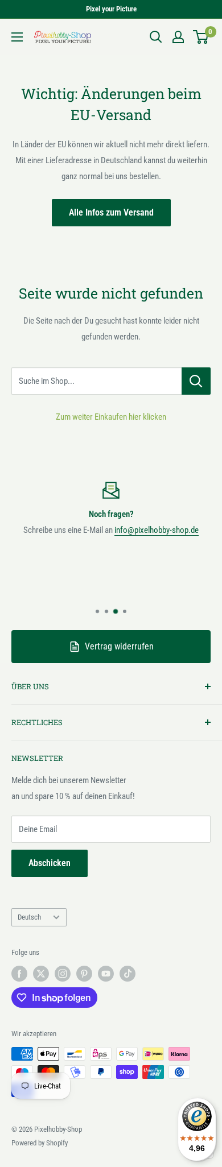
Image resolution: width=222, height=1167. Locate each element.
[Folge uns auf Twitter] (41, 974)
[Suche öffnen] (156, 37)
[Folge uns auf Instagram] (63, 974)
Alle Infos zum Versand (111, 212)
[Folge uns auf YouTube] (106, 974)
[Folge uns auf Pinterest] (84, 974)
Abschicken (49, 863)
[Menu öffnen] (17, 37)
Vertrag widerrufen (119, 646)
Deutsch (29, 917)
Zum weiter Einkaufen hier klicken (111, 417)
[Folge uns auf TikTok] (127, 974)
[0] (201, 37)
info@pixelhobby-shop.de (156, 530)
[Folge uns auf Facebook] (19, 974)
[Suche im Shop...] (196, 381)
